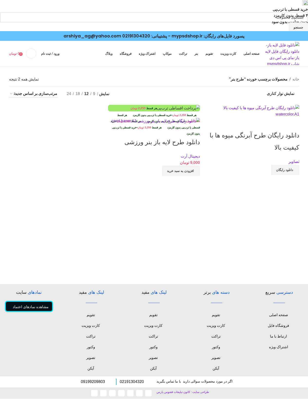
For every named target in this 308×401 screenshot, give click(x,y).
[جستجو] (31, 53)
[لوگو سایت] (281, 53)
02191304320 (136, 36)
